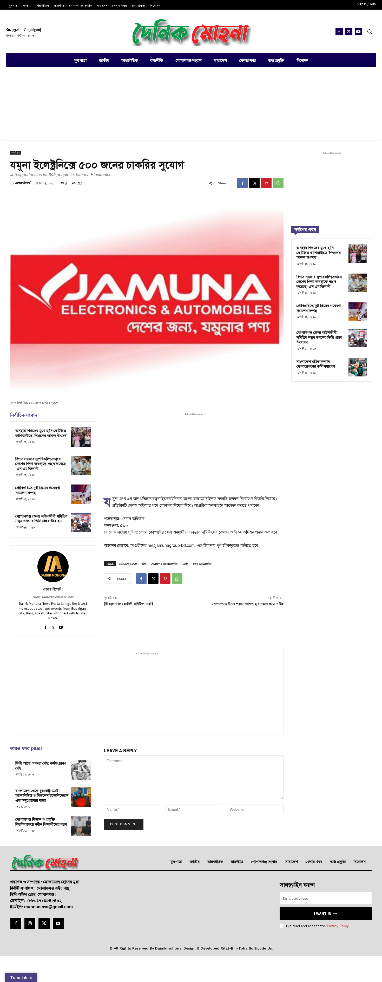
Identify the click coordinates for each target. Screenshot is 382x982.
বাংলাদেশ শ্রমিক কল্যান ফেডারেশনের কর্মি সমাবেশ (316, 364)
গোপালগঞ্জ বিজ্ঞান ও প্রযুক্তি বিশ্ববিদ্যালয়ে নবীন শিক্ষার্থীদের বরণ (41, 821)
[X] (348, 31)
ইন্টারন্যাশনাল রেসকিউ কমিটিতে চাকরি (128, 604)
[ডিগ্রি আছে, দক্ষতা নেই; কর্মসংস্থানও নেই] (81, 770)
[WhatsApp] (278, 183)
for (144, 564)
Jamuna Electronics (164, 564)
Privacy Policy (338, 925)
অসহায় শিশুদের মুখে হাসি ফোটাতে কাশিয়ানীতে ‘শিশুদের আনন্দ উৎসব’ (41, 433)
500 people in (128, 564)
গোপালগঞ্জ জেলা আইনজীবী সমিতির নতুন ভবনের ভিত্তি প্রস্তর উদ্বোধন (41, 518)
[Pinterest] (266, 183)
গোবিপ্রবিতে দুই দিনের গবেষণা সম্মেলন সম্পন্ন (37, 490)
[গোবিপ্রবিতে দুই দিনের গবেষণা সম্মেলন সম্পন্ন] (81, 494)
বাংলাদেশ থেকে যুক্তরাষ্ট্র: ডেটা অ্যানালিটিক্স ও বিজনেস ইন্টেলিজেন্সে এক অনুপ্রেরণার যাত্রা (41, 795)
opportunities (202, 564)
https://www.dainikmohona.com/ (53, 597)
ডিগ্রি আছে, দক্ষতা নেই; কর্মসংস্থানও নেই (41, 765)
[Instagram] (30, 923)
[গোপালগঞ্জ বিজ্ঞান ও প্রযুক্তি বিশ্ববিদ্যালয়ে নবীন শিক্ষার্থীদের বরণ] (81, 826)
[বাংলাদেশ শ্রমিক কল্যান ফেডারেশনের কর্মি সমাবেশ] (357, 367)
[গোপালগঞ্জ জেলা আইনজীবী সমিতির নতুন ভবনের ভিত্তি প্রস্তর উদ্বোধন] (81, 523)
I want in (322, 913)
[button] (369, 31)
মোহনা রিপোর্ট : (23, 183)
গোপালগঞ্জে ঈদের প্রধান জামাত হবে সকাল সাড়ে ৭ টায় (248, 604)
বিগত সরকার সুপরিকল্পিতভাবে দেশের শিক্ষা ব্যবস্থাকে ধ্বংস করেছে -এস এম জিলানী (40, 463)
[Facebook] (339, 31)
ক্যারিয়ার (15, 152)
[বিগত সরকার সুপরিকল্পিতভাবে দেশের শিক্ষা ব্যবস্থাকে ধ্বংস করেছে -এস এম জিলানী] (81, 465)
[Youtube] (358, 31)
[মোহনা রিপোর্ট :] (53, 566)
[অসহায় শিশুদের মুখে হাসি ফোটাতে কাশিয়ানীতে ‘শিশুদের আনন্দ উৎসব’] (81, 437)
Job (185, 564)
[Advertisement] (191, 103)
